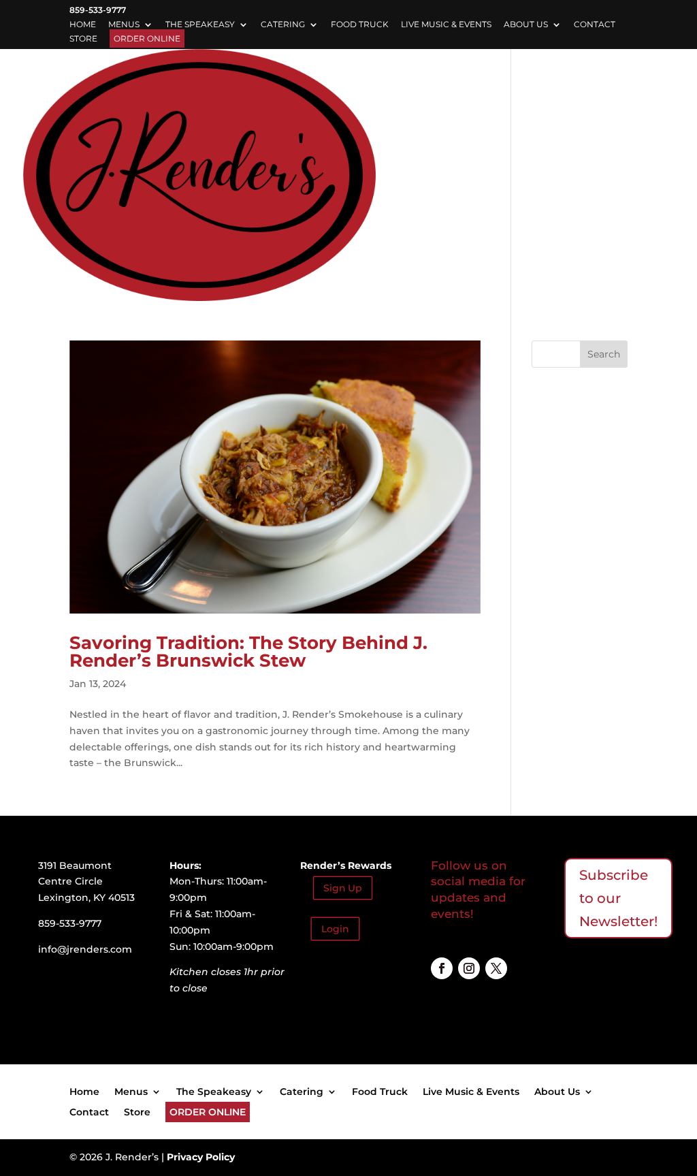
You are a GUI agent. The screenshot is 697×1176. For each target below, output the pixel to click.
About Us (526, 24)
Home (82, 24)
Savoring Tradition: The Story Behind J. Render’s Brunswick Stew (248, 651)
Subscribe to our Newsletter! (618, 898)
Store (83, 39)
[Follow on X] (496, 968)
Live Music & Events (446, 24)
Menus (124, 24)
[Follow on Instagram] (469, 968)
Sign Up (342, 887)
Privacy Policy (201, 1157)
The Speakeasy (200, 24)
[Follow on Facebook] (442, 968)
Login (335, 928)
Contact (594, 24)
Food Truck (360, 24)
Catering (283, 24)
